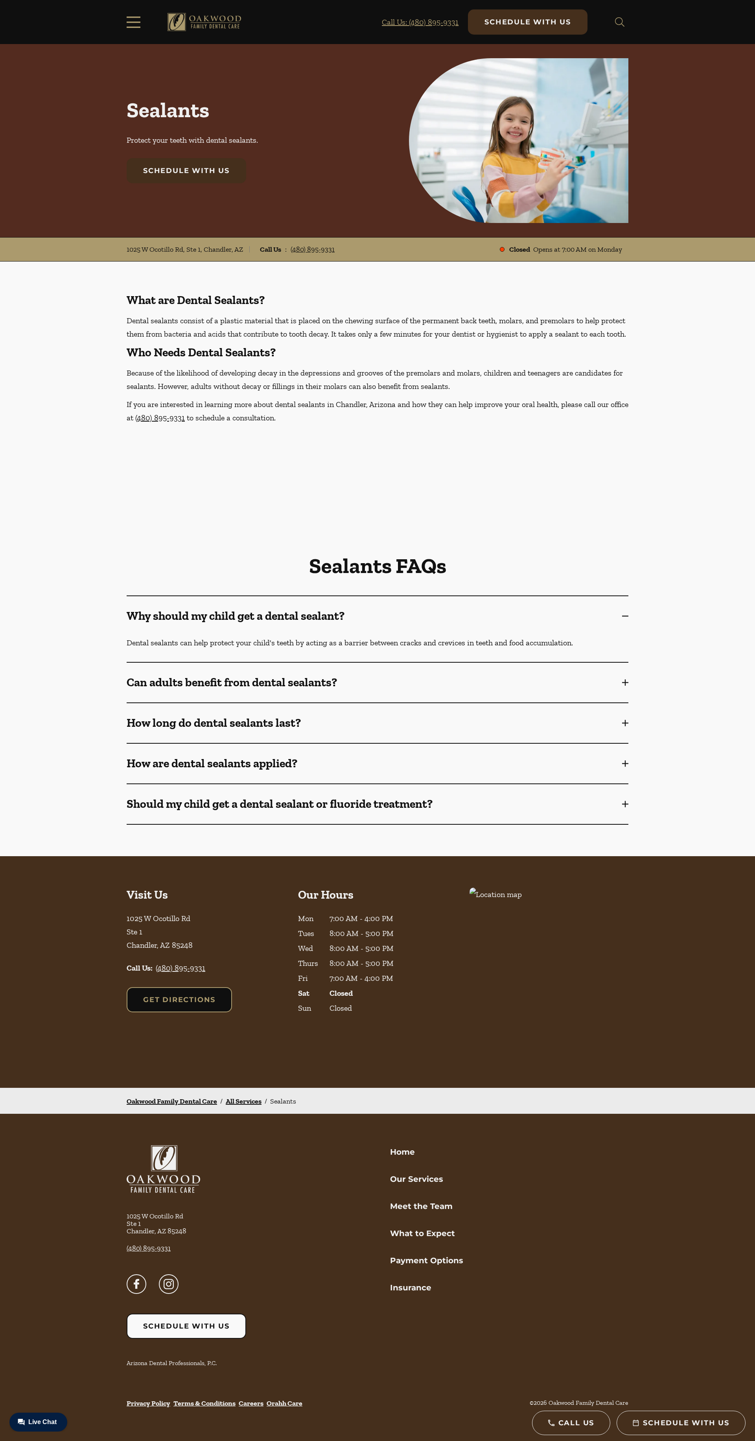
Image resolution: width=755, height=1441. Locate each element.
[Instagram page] (169, 1284)
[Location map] (549, 972)
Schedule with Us (527, 22)
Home (402, 1152)
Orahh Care (284, 1403)
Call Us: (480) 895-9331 (420, 22)
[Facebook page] (136, 1284)
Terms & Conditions (204, 1403)
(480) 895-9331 (313, 249)
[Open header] (135, 22)
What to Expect (422, 1233)
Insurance (410, 1287)
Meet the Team (421, 1206)
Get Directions (179, 999)
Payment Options (426, 1260)
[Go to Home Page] (204, 22)
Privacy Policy (148, 1403)
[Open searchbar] (619, 22)
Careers (251, 1403)
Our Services (416, 1179)
